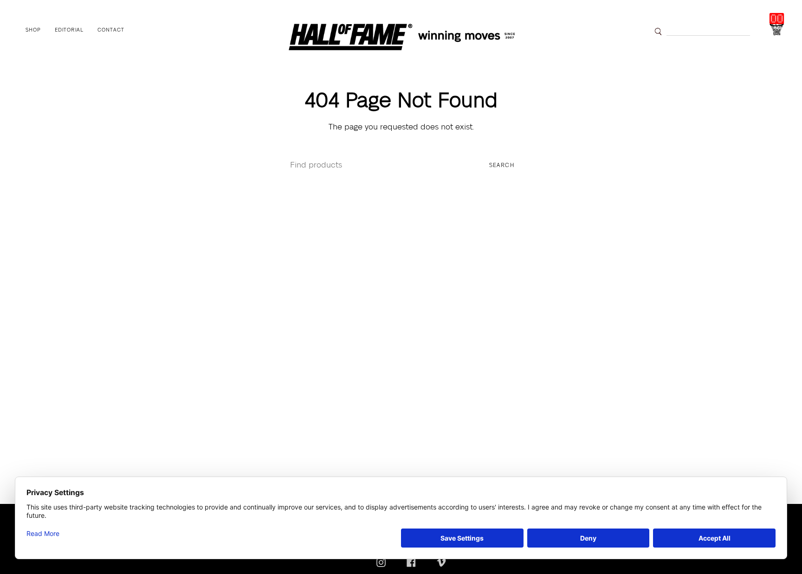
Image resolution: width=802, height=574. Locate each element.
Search (502, 165)
